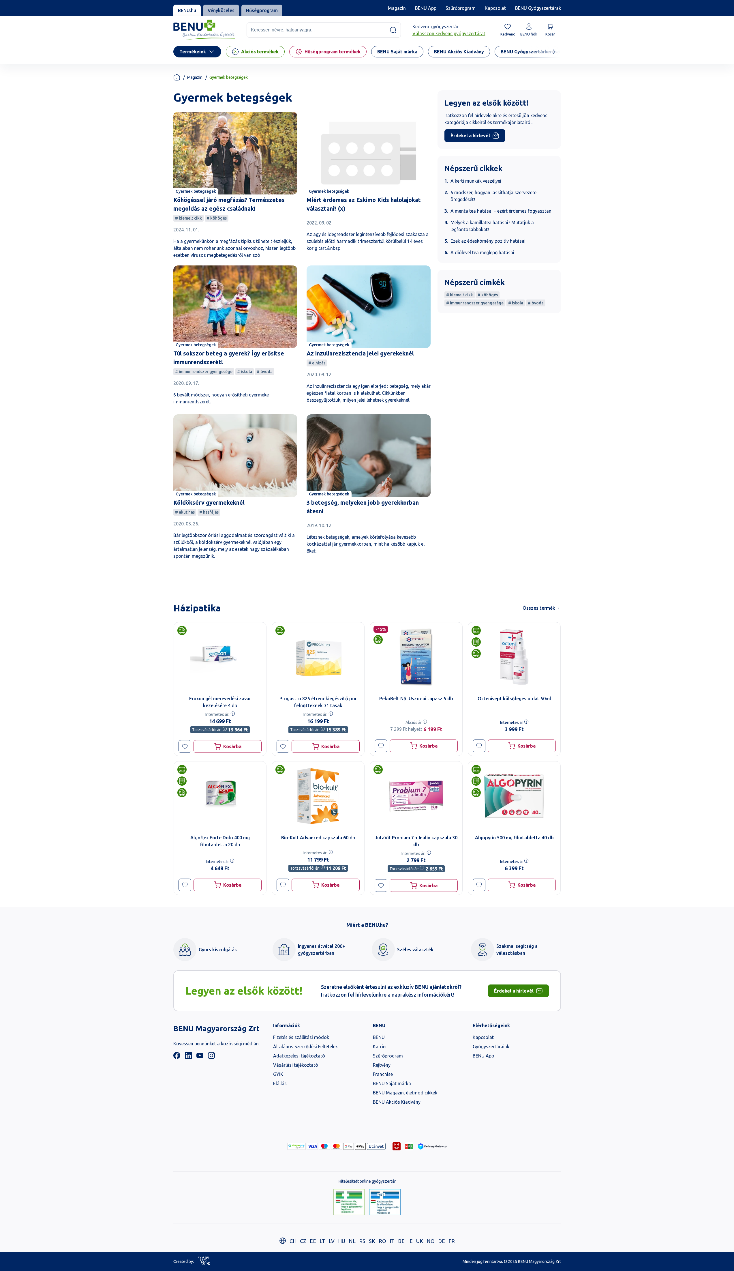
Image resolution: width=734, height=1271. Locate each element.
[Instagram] (211, 1057)
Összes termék (539, 608)
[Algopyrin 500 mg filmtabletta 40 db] (514, 796)
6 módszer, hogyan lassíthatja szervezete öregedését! (493, 196)
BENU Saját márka (392, 1083)
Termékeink (192, 51)
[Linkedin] (188, 1057)
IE (410, 1241)
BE (401, 1241)
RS (362, 1241)
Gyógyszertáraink (491, 1046)
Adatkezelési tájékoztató (299, 1055)
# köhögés (217, 218)
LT (322, 1241)
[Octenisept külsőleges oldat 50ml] (514, 657)
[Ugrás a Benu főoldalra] (204, 30)
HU (341, 1241)
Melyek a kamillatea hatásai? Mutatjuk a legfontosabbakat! (492, 226)
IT (392, 1241)
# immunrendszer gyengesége (203, 371)
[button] (185, 746)
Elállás (280, 1083)
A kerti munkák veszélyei (475, 181)
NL (352, 1241)
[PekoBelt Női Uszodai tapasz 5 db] (416, 657)
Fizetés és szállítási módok (301, 1037)
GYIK (278, 1074)
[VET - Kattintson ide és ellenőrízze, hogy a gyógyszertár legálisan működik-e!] (385, 1202)
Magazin (397, 8)
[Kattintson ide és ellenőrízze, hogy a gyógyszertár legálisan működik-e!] (349, 1202)
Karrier (380, 1046)
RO (382, 1241)
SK (372, 1241)
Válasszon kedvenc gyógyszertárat (448, 33)
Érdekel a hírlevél (470, 135)
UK (419, 1241)
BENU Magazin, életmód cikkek (405, 1092)
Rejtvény (382, 1065)
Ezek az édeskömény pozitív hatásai (487, 241)
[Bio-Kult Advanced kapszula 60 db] (318, 796)
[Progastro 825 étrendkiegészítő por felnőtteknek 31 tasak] (318, 657)
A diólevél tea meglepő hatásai (482, 252)
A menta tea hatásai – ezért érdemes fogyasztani (501, 211)
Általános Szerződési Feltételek (305, 1046)
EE (313, 1241)
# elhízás (316, 363)
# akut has (185, 512)
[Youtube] (199, 1057)
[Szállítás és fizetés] (296, 1146)
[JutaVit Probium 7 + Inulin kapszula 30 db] (416, 796)
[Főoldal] (176, 77)
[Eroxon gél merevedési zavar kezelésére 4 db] (220, 657)
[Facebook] (176, 1057)
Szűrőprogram (461, 8)
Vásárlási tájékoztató (295, 1065)
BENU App (425, 8)
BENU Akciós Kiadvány (396, 1102)
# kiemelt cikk (188, 218)
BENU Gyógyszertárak (538, 8)
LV (332, 1241)
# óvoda (265, 371)
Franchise (383, 1074)
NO (431, 1241)
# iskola (244, 371)
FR (451, 1241)
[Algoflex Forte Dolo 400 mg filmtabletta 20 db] (220, 796)
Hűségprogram (262, 10)
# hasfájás (209, 512)
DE (441, 1241)
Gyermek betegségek (196, 191)
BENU (379, 1037)
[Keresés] (393, 30)
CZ (303, 1241)
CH (293, 1241)
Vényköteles (221, 10)
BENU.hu (187, 10)
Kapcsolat (495, 8)
